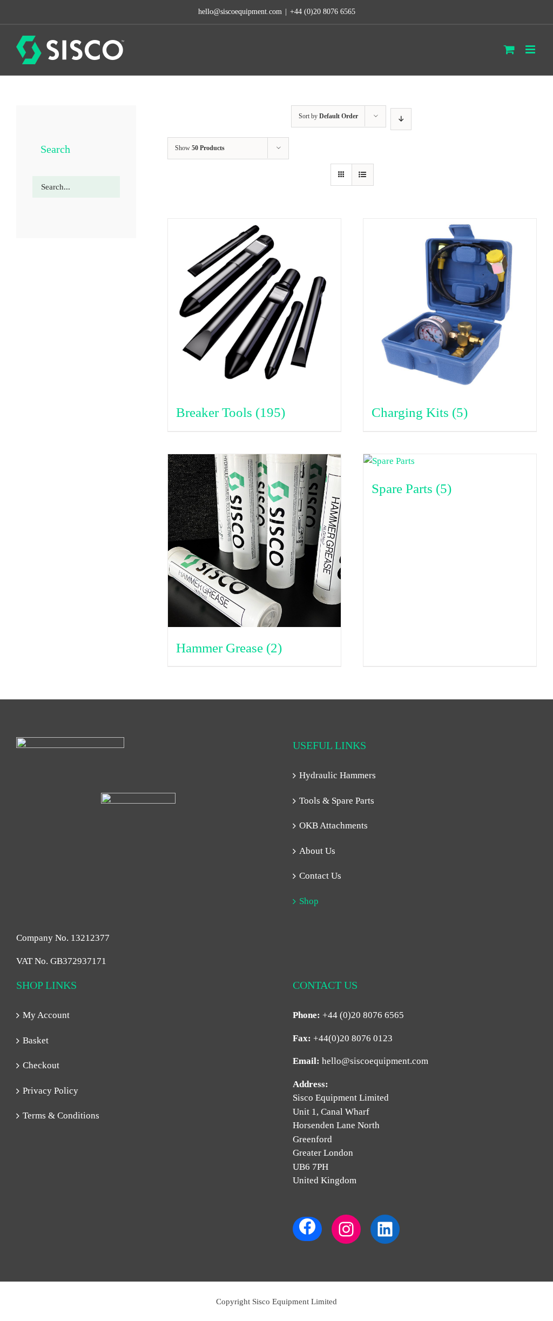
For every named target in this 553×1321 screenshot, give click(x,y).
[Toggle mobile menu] (531, 49)
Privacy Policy (50, 1091)
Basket (36, 1040)
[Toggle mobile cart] (509, 49)
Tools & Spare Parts (336, 801)
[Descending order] (401, 119)
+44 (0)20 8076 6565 (322, 12)
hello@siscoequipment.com (375, 1061)
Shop (309, 901)
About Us (317, 851)
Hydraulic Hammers (337, 775)
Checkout (41, 1065)
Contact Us (320, 876)
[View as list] (362, 174)
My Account (46, 1015)
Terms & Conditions (61, 1115)
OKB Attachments (333, 825)
